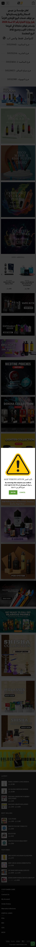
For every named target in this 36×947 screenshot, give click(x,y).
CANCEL (22, 492)
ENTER (13, 492)
